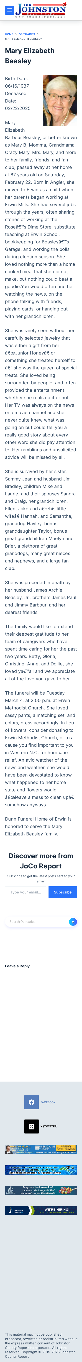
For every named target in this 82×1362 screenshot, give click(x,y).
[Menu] (9, 10)
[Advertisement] (41, 1269)
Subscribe (63, 892)
